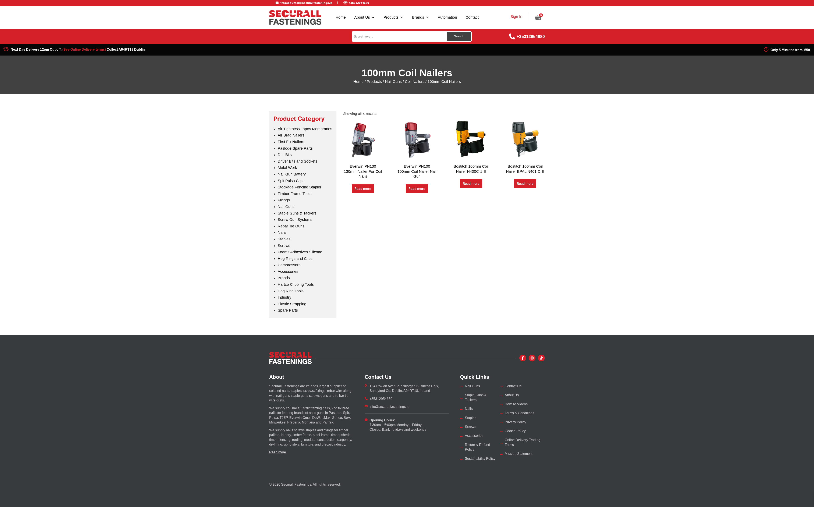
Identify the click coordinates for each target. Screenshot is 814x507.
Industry (284, 297)
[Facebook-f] (522, 358)
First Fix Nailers (291, 142)
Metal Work (287, 168)
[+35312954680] (512, 36)
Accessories (288, 271)
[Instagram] (532, 358)
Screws (284, 246)
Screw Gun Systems (295, 219)
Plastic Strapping (292, 304)
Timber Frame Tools (294, 194)
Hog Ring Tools (291, 291)
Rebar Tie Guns (291, 226)
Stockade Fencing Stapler (299, 187)
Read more (362, 189)
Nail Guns (393, 81)
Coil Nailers (414, 81)
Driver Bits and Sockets (297, 161)
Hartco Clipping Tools (296, 284)
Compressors (289, 265)
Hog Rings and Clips (295, 258)
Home (341, 17)
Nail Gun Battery (292, 174)
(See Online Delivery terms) (84, 49)
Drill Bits (285, 155)
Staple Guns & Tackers (297, 213)
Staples (284, 239)
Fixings (284, 200)
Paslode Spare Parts (295, 148)
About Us (362, 17)
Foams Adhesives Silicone (300, 252)
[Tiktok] (541, 358)
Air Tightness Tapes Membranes (305, 129)
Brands (418, 17)
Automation (447, 17)
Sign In (516, 16)
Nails (282, 232)
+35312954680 (531, 36)
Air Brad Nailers (291, 135)
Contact (472, 17)
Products (391, 17)
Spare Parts (288, 310)
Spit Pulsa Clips (291, 181)
